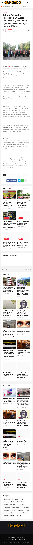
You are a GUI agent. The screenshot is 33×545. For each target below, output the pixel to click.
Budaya (6, 504)
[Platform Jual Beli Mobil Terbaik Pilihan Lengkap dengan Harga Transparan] (9, 281)
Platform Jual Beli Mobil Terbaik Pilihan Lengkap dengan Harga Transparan (9, 289)
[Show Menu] (2, 2)
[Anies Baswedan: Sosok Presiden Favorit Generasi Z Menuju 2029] (23, 366)
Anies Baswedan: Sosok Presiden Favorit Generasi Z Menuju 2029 (22, 375)
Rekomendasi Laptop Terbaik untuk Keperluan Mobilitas (9, 400)
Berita (13, 502)
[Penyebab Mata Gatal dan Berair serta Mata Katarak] (23, 324)
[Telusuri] (31, 2)
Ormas (19, 175)
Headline (14, 175)
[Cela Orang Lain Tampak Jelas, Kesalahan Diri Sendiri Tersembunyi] (23, 304)
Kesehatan (26, 507)
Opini (27, 510)
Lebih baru (5, 269)
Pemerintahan (25, 175)
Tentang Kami (11, 537)
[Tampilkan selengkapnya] (25, 180)
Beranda (5, 12)
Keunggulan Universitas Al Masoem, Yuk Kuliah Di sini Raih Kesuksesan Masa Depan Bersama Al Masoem (15, 6)
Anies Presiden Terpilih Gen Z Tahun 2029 (23, 352)
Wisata (12, 515)
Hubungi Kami (21, 539)
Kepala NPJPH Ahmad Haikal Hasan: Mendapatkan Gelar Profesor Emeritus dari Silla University (9, 333)
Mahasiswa (20, 510)
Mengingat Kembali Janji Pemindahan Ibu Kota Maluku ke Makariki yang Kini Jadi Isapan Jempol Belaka (23, 402)
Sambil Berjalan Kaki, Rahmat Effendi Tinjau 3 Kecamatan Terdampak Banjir (23, 203)
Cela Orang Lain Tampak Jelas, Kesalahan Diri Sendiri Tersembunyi (23, 313)
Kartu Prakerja (16, 507)
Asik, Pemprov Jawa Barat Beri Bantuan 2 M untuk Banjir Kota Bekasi (9, 245)
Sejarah (13, 513)
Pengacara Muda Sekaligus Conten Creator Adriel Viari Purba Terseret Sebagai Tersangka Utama (8, 354)
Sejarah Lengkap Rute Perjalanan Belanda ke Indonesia (23, 441)
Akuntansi (15, 499)
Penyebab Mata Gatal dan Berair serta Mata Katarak (23, 331)
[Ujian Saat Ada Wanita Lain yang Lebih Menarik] (9, 366)
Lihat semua (26, 188)
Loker (13, 510)
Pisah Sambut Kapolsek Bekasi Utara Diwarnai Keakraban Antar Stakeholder (8, 204)
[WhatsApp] (22, 180)
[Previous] (29, 6)
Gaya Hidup (21, 504)
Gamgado (16, 542)
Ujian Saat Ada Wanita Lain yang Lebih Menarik (8, 374)
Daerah (11, 12)
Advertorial (7, 499)
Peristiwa (6, 513)
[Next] (31, 6)
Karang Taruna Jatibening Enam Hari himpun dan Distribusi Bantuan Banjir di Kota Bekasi (9, 224)
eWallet (19, 515)
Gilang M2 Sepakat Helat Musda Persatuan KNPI (22, 244)
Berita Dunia (20, 502)
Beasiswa (6, 502)
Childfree (12, 504)
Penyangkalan (12, 539)
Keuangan (6, 510)
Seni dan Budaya (22, 513)
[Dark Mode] (27, 2)
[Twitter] (19, 180)
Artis (21, 499)
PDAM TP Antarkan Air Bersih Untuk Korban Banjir (23, 223)
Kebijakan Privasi (21, 537)
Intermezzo (7, 507)
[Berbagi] (29, 30)
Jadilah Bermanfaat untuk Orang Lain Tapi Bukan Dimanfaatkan (9, 313)
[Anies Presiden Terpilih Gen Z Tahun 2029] (23, 344)
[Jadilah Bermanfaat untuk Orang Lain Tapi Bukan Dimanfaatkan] (9, 304)
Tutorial (6, 515)
